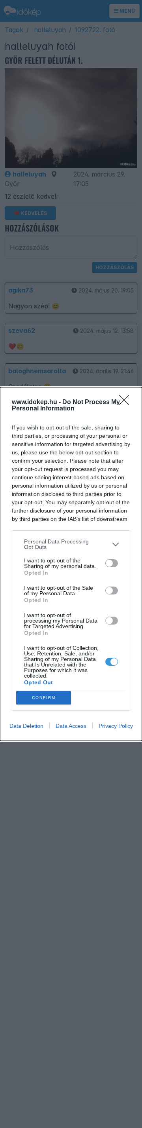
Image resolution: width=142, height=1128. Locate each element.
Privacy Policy (116, 726)
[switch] (111, 563)
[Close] (126, 402)
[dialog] (71, 564)
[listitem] (71, 544)
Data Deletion (26, 726)
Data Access (71, 726)
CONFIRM (44, 697)
